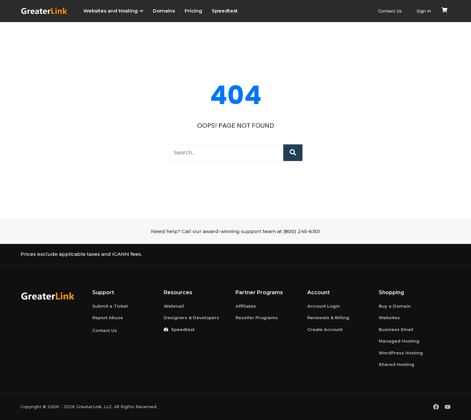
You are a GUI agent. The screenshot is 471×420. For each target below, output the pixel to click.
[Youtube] (447, 407)
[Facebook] (436, 407)
